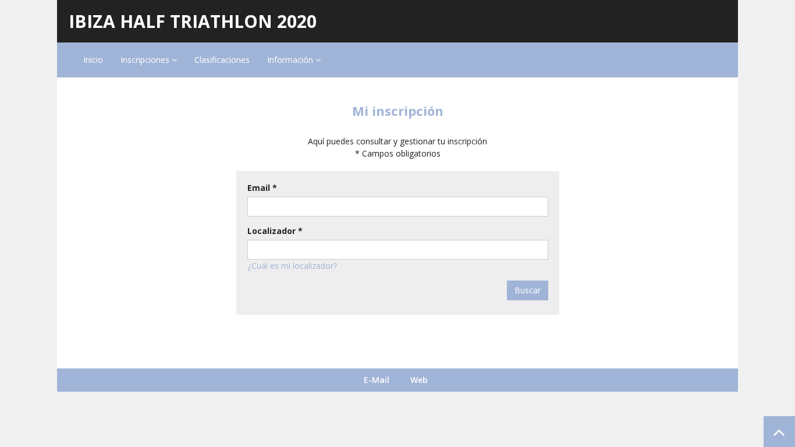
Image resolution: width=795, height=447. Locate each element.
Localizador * (275, 230)
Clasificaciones (222, 59)
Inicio (93, 59)
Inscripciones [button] (146, 59)
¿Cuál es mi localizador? (292, 265)
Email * (262, 187)
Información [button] (291, 59)
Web (419, 379)
